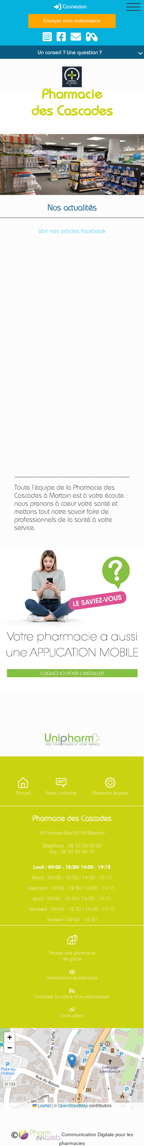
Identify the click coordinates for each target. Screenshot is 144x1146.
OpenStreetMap (73, 1105)
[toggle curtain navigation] (134, 7)
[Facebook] (61, 37)
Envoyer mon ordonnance (72, 20)
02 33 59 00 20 (85, 846)
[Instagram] (47, 37)
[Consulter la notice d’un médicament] (92, 37)
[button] (71, 1061)
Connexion (74, 7)
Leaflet (44, 1105)
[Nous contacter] (76, 37)
